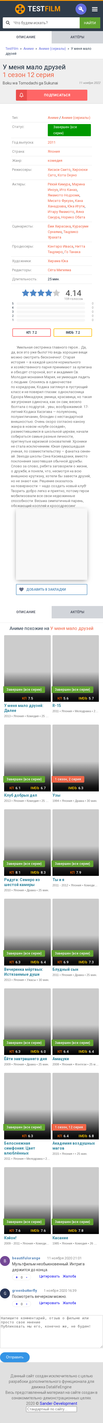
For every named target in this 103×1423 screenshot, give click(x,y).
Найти (90, 23)
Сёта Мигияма (59, 270)
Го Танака (72, 252)
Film (44, 9)
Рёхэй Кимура (59, 184)
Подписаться (57, 95)
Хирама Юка (58, 261)
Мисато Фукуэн (60, 201)
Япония (54, 151)
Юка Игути (76, 206)
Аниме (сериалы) (76, 118)
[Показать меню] (94, 9)
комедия (55, 160)
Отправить (15, 1357)
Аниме (53, 118)
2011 (51, 142)
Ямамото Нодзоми (63, 195)
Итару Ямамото (61, 212)
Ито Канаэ (68, 190)
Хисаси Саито (59, 170)
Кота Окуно (67, 175)
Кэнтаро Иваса (60, 246)
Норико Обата (73, 217)
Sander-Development (58, 1403)
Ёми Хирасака (59, 226)
